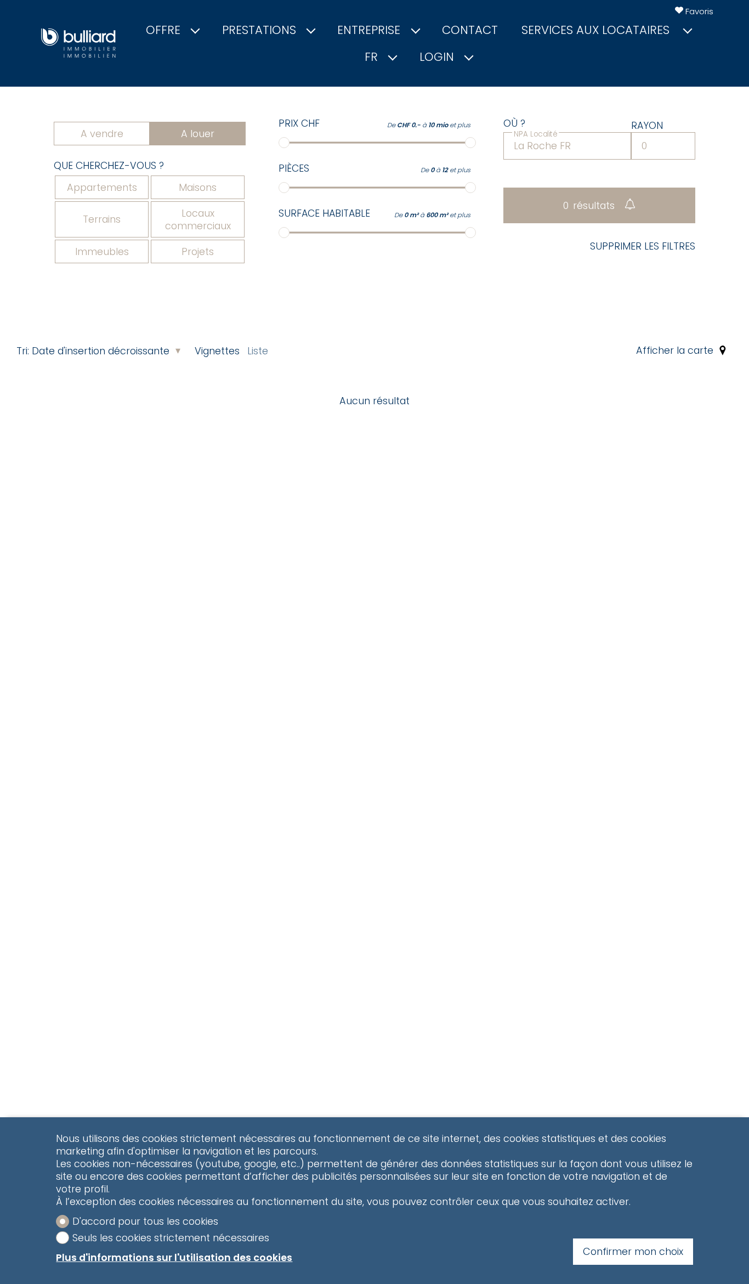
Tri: (22, 351)
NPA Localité (536, 133)
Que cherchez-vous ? (109, 165)
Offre (163, 30)
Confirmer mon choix (633, 1251)
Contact (470, 30)
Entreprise (368, 30)
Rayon (647, 125)
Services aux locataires (597, 30)
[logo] (78, 43)
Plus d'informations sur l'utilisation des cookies (174, 1257)
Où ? (514, 123)
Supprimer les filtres (642, 246)
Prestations (259, 30)
